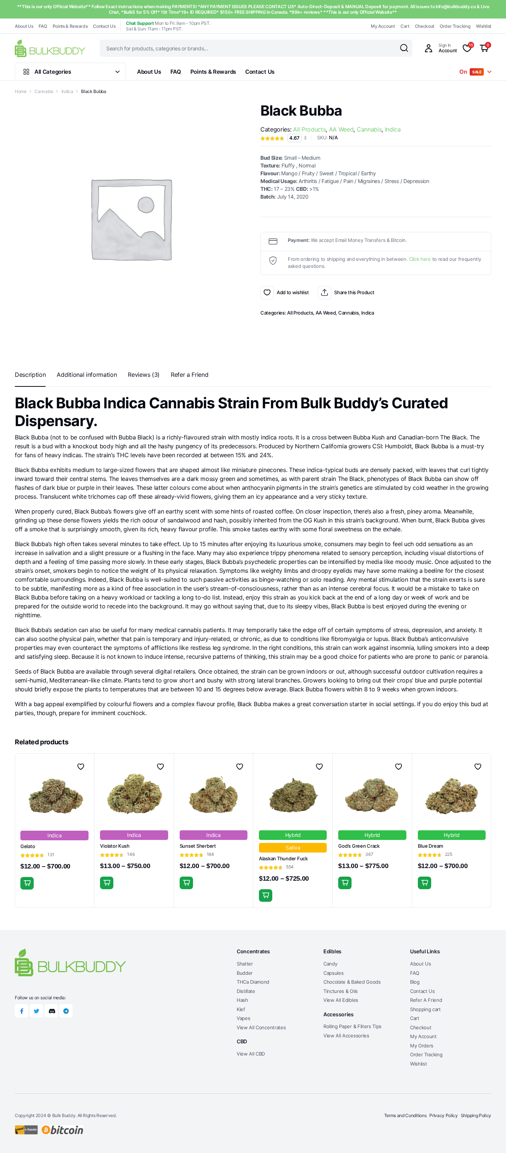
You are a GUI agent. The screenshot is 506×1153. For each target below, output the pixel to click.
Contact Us (104, 26)
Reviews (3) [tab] (143, 374)
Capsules (333, 973)
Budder (245, 973)
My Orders (421, 1046)
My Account (383, 26)
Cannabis (43, 91)
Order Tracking (455, 26)
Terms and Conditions (405, 1115)
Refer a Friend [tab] (190, 374)
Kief (241, 1009)
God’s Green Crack (359, 846)
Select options (27, 883)
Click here (420, 259)
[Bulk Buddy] (50, 48)
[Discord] (51, 1010)
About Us (24, 26)
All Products (309, 129)
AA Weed (341, 129)
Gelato (27, 846)
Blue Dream (430, 846)
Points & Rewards (70, 26)
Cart (404, 26)
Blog (415, 982)
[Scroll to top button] (489, 1136)
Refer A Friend (426, 1000)
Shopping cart (425, 1009)
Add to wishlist (267, 292)
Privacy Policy (443, 1115)
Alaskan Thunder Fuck (283, 858)
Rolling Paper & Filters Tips (352, 1026)
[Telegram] (66, 1010)
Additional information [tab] (87, 374)
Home (21, 91)
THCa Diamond (253, 982)
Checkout (424, 26)
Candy (330, 964)
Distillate (246, 991)
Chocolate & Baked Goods (352, 982)
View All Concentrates (261, 1027)
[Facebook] (21, 1010)
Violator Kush (115, 846)
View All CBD (251, 1054)
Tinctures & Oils (340, 991)
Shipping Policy (476, 1115)
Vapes (243, 1018)
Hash (242, 1000)
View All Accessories (346, 1036)
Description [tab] (30, 374)
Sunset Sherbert (198, 846)
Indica (67, 91)
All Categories (52, 71)
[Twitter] (36, 1010)
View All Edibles (340, 1000)
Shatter (245, 964)
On (470, 71)
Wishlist (483, 26)
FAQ (43, 26)
